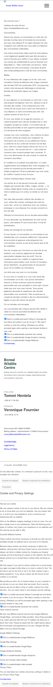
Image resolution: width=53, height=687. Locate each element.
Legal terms (9, 445)
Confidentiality (9, 343)
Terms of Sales (10, 448)
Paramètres (6, 487)
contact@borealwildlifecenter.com (17, 434)
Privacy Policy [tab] (5, 667)
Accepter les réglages (10, 480)
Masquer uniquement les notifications (36, 480)
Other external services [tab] (9, 609)
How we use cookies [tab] (8, 503)
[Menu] (45, 5)
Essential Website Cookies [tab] (10, 534)
